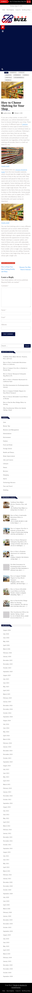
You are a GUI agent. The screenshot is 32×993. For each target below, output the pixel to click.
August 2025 (7, 675)
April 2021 (6, 867)
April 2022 (6, 822)
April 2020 (6, 905)
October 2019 (7, 927)
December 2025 (7, 660)
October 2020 (7, 889)
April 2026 (6, 645)
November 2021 (8, 841)
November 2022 (8, 795)
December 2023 (7, 750)
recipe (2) (8, 80)
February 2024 (7, 743)
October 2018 (7, 972)
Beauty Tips (6, 426)
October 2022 (7, 799)
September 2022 (8, 803)
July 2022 (6, 811)
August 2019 (7, 935)
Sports (5, 478)
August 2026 (7, 630)
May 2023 (6, 777)
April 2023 (6, 780)
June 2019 (6, 942)
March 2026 (6, 649)
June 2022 (6, 814)
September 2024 (8, 716)
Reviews (5, 471)
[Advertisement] (16, 50)
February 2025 (7, 698)
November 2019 (8, 923)
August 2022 (7, 807)
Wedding (5, 490)
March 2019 (6, 954)
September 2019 (8, 931)
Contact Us (18, 9)
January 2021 (7, 878)
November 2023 (8, 754)
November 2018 (8, 969)
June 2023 (6, 773)
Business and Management (11, 430)
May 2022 (6, 818)
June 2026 (6, 637)
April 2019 (6, 950)
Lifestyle (5, 463)
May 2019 (6, 946)
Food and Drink (7, 445)
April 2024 (6, 735)
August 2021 (7, 852)
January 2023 (7, 792)
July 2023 (6, 769)
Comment (5, 286)
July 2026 (6, 634)
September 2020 (8, 893)
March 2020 (6, 908)
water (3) (26, 75)
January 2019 (7, 961)
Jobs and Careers (8, 460)
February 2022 (7, 829)
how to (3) (8, 77)
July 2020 (6, 897)
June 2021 (6, 859)
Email (3, 317)
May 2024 (6, 731)
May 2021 (6, 863)
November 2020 (8, 886)
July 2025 (6, 679)
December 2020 (7, 882)
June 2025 (6, 683)
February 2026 (7, 652)
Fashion (5, 441)
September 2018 (8, 976)
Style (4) (22, 72)
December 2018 (7, 965)
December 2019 (7, 920)
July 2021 (6, 856)
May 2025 (6, 686)
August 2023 (7, 765)
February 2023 (7, 788)
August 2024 (7, 720)
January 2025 (7, 701)
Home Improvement (9, 456)
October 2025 (7, 668)
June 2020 (6, 901)
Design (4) (8, 75)
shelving (25, 124)
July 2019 (6, 938)
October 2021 (7, 844)
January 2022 (7, 833)
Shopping (6, 475)
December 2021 (7, 837)
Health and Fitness (8, 452)
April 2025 (6, 690)
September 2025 (8, 671)
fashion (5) (13, 72)
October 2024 (7, 713)
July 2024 (6, 724)
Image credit (5, 166)
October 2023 (7, 758)
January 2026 (7, 656)
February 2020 (7, 912)
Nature (5, 467)
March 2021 (6, 871)
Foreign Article (7, 448)
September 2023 (8, 762)
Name (3, 310)
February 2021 (7, 874)
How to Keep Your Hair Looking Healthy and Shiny (8, 269)
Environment (7, 437)
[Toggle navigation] (3, 31)
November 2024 (8, 709)
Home (3, 9)
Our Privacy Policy (26, 9)
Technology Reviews (9, 482)
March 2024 (6, 739)
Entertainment (7, 433)
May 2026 (6, 641)
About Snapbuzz (10, 9)
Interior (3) (17, 75)
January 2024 (7, 747)
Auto (4, 422)
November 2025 (8, 664)
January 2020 (7, 916)
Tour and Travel (8, 486)
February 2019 (7, 957)
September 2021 (8, 848)
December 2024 (7, 705)
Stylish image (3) (19, 77)
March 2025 (6, 694)
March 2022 (6, 826)
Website (4, 324)
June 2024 (6, 728)
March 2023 (6, 784)
